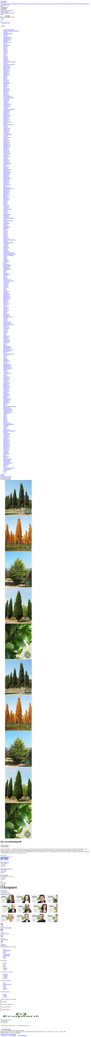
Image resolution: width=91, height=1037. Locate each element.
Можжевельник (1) (8, 368)
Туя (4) (5, 334)
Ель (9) (5, 47)
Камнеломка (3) (7, 169)
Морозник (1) (6, 195)
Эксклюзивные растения (9, 254)
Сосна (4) (5, 52)
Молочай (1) (6, 192)
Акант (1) (5, 127)
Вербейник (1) (6, 386)
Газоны (5, 123)
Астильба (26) (6, 133)
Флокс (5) (5, 210)
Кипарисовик (6, 954)
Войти (2, 14)
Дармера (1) (6, 161)
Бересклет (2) (6, 407)
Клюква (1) (6, 120)
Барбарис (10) (6, 266)
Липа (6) (5, 50)
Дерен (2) (5, 75)
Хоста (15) (5, 213)
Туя (4, 953)
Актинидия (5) (7, 110)
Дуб (1, 881)
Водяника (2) (6, 70)
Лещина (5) (6, 86)
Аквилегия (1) (6, 377)
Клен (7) (5, 48)
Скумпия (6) (6, 100)
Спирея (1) (6, 286)
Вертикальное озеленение (9, 406)
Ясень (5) (5, 338)
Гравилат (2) (6, 160)
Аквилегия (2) (6, 128)
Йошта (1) (5, 118)
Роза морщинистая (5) (8, 97)
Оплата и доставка (11, 3)
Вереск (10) (6, 69)
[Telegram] (3, 858)
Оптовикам (3, 9)
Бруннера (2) (6, 141)
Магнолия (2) (6, 88)
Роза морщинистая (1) (8, 324)
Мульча (5, 259)
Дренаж (5, 257)
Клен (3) (5, 84)
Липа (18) (5, 221)
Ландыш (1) (6, 182)
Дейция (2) (6, 73)
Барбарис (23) (6, 341)
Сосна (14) (6, 355)
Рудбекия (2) (6, 205)
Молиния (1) (6, 189)
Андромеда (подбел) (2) (9, 64)
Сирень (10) (6, 327)
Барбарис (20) (6, 439)
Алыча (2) (5, 246)
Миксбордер (6, 433)
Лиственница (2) (7, 38)
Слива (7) (5, 59)
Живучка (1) (6, 396)
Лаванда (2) (6, 180)
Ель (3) (5, 270)
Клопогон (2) (6, 170)
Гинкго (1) (5, 302)
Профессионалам (70, 3)
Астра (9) (5, 136)
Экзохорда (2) (6, 106)
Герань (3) (5, 392)
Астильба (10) (6, 379)
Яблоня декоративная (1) (9, 430)
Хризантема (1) (7, 214)
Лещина (5, 975)
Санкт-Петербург (9, 10)
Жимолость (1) (7, 115)
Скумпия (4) (6, 328)
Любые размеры (4, 939)
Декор (4, 262)
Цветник (5, 375)
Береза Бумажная (5, 862)
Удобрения (6, 260)
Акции (5, 471)
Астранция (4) (6, 137)
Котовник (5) (6, 177)
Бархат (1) (5, 224)
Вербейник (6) (6, 145)
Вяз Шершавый (4, 875)
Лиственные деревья (8, 218)
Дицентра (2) (6, 164)
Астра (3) (5, 380)
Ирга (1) (5, 77)
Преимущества (19, 3)
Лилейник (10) (7, 184)
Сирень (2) (6, 425)
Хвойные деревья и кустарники (11, 31)
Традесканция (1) (7, 209)
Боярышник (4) (7, 269)
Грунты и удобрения (8, 255)
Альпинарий (6, 339)
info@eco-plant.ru (5, 11)
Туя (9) (5, 289)
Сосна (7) (5, 330)
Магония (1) (6, 89)
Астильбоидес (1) (7, 134)
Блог (2, 6)
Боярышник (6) (7, 66)
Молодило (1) (6, 351)
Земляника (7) (6, 116)
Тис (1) (5, 333)
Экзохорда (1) (6, 291)
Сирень (5, 978)
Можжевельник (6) (8, 33)
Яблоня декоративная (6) (9, 239)
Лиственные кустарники (9, 61)
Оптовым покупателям (29, 3)
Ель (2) (5, 362)
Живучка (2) (6, 166)
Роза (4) (5, 204)
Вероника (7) (6, 146)
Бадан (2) (5, 138)
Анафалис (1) (6, 129)
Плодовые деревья (7, 242)
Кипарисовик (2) (7, 347)
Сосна (4, 951)
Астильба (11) (6, 437)
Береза (5, 963)
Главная (2, 474)
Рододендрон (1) (7, 323)
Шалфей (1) (6, 215)
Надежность (3, 945)
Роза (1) (5, 352)
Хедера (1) (5, 211)
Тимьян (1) (6, 207)
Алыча (5, 994)
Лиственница (6, 955)
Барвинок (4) (6, 139)
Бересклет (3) (6, 268)
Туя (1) (5, 374)
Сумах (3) (5, 287)
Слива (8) (5, 245)
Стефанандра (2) (7, 104)
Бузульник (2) (6, 142)
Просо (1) (5, 202)
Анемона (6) (6, 130)
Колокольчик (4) (7, 172)
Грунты (5, 256)
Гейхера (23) (6, 151)
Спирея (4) (6, 102)
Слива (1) (5, 329)
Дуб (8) (5, 219)
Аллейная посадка (7, 411)
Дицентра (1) (6, 303)
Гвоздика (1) (6, 388)
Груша (4, 969)
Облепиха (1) (6, 251)
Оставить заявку (4, 846)
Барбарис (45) (6, 74)
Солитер (5, 292)
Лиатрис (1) (6, 183)
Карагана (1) (6, 82)
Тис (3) (5, 43)
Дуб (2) (5, 55)
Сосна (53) (6, 34)
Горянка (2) (6, 159)
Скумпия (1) (6, 283)
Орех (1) (5, 319)
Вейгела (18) (6, 68)
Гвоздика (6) (6, 150)
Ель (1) (5, 455)
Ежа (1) (5, 165)
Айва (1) (5, 63)
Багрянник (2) (6, 223)
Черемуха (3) (6, 336)
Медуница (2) (6, 187)
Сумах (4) (5, 237)
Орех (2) (5, 233)
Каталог (2, 18)
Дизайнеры (77, 3)
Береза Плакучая (7, 984)
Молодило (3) (6, 191)
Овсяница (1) (6, 198)
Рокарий (5, 359)
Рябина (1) (5, 234)
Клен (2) (5, 275)
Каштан (5, 968)
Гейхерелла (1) (6, 152)
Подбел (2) (6, 93)
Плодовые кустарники (8, 109)
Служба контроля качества (55, 3)
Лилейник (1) (6, 400)
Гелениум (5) (6, 154)
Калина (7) (6, 79)
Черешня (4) (6, 243)
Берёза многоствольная (6, 868)
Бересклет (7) (6, 65)
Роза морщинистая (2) (8, 280)
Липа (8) (5, 311)
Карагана (5, 974)
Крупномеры (6, 45)
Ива (4, 986)
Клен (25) (5, 230)
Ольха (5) (5, 232)
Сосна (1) (5, 284)
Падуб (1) (5, 92)
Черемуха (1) (6, 429)
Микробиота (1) (7, 40)
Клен (4, 989)
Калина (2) (6, 273)
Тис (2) (5, 288)
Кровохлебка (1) (7, 398)
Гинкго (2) (5, 225)
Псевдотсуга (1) (7, 42)
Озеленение (6, 264)
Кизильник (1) (6, 346)
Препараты (6, 261)
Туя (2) (5, 357)
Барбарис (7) (6, 360)
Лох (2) (5, 87)
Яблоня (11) (6, 60)
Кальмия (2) (6, 81)
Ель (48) (5, 32)
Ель (4, 949)
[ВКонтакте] (1, 858)
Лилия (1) (5, 125)
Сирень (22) (6, 98)
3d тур (8, 5)
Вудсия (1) (5, 148)
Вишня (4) (5, 250)
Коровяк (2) (6, 175)
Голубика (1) (6, 113)
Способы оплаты (5, 933)
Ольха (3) (5, 318)
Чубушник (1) (6, 105)
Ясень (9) (5, 241)
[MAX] (7, 858)
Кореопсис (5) (6, 174)
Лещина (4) (6, 310)
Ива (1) (5, 78)
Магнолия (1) (6, 314)
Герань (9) (5, 155)
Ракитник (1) (6, 95)
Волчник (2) (6, 72)
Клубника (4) (6, 119)
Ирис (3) (5, 397)
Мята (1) (5, 196)
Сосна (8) (5, 371)
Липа (4, 965)
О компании (4, 1)
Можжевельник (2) (8, 316)
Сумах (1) (5, 332)
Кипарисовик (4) (7, 37)
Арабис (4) (6, 378)
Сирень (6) (6, 282)
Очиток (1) (6, 200)
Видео (63, 3)
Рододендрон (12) (7, 96)
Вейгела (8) (6, 300)
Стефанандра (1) (7, 373)
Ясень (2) (5, 432)
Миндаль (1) (6, 91)
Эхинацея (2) (6, 216)
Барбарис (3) (6, 295)
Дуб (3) (5, 305)
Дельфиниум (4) (7, 163)
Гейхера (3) (6, 389)
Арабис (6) (6, 132)
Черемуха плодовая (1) (8, 252)
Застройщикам (4, 7)
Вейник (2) (6, 143)
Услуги (5, 470)
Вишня (5, 996)
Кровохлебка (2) (7, 178)
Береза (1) (5, 46)
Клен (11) (5, 309)
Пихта (4, 956)
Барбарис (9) (6, 382)
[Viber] (5, 858)
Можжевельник (7, 950)
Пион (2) (5, 201)
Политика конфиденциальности (8, 1034)
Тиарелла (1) (6, 206)
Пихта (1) (5, 51)
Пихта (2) (5, 41)
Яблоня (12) (6, 247)
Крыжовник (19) (7, 122)
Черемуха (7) (6, 238)
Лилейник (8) (6, 461)
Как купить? (4, 3)
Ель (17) (5, 306)
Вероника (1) (6, 387)
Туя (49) (5, 36)
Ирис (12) (5, 168)
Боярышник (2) (7, 227)
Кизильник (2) (6, 274)
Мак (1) (5, 186)
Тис (4, 958)
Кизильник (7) (6, 83)
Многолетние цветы (8, 124)
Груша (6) (5, 248)
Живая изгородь (7, 265)
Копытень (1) (6, 173)
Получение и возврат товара (42, 3)
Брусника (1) (6, 111)
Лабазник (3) (6, 179)
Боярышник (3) (7, 297)
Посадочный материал (8, 29)
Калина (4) (6, 307)
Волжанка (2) (6, 147)
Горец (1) (5, 157)
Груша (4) (5, 57)
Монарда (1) (6, 193)
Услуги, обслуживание (6, 927)
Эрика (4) (5, 107)
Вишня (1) (5, 228)
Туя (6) (5, 54)
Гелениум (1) (6, 391)
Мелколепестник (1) (8, 188)
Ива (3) (5, 229)
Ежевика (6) (6, 114)
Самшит (5, 976)
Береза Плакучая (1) (8, 220)
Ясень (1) (5, 56)
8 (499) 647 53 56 (6, 22)
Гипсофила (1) (6, 156)
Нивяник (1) (6, 197)
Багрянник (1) (6, 293)
